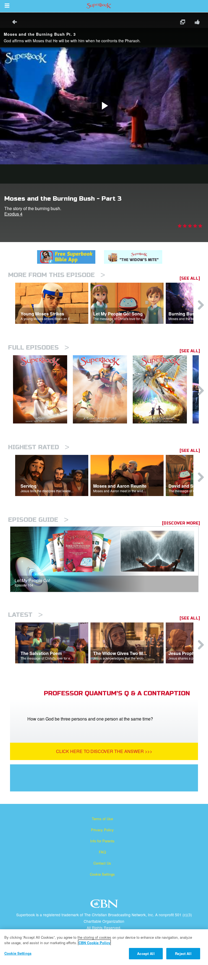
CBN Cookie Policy (94, 942)
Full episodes (38, 347)
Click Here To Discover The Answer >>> (104, 751)
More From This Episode (56, 275)
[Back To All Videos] (13, 22)
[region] (104, 947)
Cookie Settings (102, 874)
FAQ (102, 852)
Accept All (145, 953)
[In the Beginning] (163, 389)
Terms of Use (102, 818)
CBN (105, 905)
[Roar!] (43, 389)
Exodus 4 (13, 214)
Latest (25, 614)
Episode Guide (38, 519)
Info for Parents (102, 840)
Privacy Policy (102, 829)
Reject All (183, 953)
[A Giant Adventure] (103, 389)
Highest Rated (38, 447)
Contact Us (102, 863)
